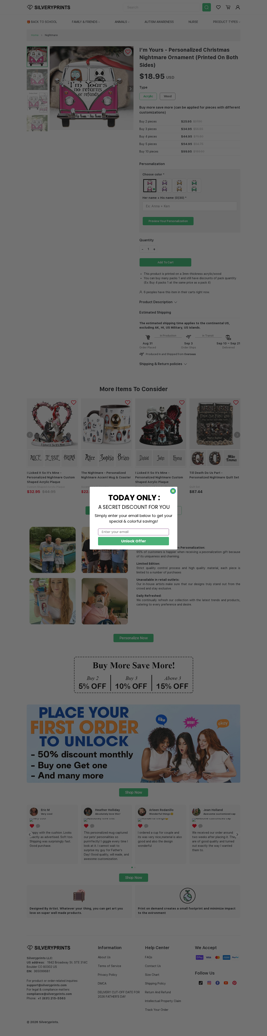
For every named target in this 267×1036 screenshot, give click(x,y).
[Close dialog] (173, 491)
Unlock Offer (133, 541)
